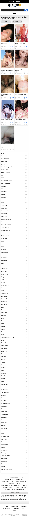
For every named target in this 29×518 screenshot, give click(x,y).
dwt (13, 481)
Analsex (14, 329)
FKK (14, 175)
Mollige (14, 282)
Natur (14, 334)
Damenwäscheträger (14, 180)
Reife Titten (14, 376)
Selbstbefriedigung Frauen (14, 337)
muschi (13, 489)
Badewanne (14, 332)
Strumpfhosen (14, 414)
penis (21, 477)
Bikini (14, 370)
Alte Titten (14, 439)
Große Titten (14, 233)
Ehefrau (14, 164)
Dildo (14, 222)
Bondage (14, 395)
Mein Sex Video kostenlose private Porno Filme (12, 515)
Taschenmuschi (14, 392)
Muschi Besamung (14, 403)
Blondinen (14, 356)
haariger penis (14, 477)
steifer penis (20, 489)
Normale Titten (14, 235)
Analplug (14, 290)
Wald (14, 323)
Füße (14, 246)
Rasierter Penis (14, 158)
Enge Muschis (14, 389)
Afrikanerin (14, 387)
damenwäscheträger (14, 483)
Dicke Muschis (14, 345)
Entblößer (14, 400)
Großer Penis (14, 216)
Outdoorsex (14, 406)
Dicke (14, 307)
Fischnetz (14, 433)
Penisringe (14, 186)
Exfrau (14, 340)
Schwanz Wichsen (14, 299)
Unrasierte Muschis (14, 224)
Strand (14, 378)
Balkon (14, 321)
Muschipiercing (14, 436)
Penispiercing (14, 260)
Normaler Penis (14, 156)
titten (7, 477)
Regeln (23, 508)
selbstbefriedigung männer (9, 485)
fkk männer (7, 489)
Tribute (14, 189)
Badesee (14, 367)
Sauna (14, 398)
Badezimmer (14, 417)
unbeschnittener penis (21, 481)
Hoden (14, 241)
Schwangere (14, 452)
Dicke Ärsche (14, 213)
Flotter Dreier (14, 444)
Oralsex (14, 200)
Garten (14, 326)
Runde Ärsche (14, 411)
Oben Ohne (14, 422)
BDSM (14, 318)
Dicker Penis (14, 238)
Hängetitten (14, 277)
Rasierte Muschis (14, 172)
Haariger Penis (14, 169)
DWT (14, 178)
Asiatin (14, 359)
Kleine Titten (14, 312)
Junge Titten (14, 274)
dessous (11, 487)
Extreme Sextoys (14, 354)
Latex (14, 420)
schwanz (5, 487)
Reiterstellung (14, 409)
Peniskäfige (14, 343)
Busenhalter (14, 461)
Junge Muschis (14, 227)
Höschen (14, 373)
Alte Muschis (14, 268)
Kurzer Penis (14, 271)
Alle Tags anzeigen (14, 492)
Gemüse (14, 447)
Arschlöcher (14, 304)
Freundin (14, 194)
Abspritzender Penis (14, 183)
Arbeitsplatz (14, 458)
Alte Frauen (14, 315)
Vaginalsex (14, 301)
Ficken (14, 202)
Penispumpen (14, 244)
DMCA (14, 510)
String (14, 463)
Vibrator (14, 362)
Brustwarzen (14, 252)
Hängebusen (14, 348)
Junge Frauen (14, 205)
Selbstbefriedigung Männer (14, 167)
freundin (17, 487)
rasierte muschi (6, 481)
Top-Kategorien (6, 153)
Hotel (14, 381)
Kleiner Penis (14, 161)
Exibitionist (14, 296)
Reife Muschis (14, 211)
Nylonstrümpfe (14, 285)
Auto (14, 431)
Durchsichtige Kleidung (14, 469)
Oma (14, 288)
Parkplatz (14, 425)
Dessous (14, 197)
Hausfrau (14, 365)
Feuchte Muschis (14, 230)
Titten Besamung (14, 455)
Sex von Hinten (14, 293)
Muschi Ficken (14, 384)
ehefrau (23, 487)
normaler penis (22, 485)
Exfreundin (14, 249)
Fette (14, 442)
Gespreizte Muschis (14, 219)
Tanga (14, 279)
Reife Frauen (14, 208)
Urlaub (14, 263)
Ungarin (14, 466)
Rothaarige (14, 450)
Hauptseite (5, 506)
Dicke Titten (14, 191)
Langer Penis (14, 351)
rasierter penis (9, 479)
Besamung (14, 257)
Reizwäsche (14, 428)
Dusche (14, 310)
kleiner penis (19, 479)
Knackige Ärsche (14, 266)
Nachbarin (14, 255)
